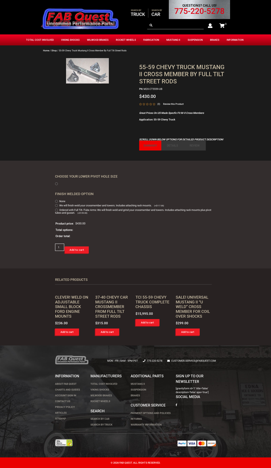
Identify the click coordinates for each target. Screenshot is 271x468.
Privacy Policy (65, 407)
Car (157, 13)
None (62, 201)
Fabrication (151, 39)
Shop (54, 50)
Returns (136, 418)
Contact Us (62, 401)
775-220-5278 (199, 11)
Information (235, 39)
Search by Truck (101, 424)
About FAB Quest (66, 383)
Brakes (214, 39)
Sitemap (60, 418)
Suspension (195, 39)
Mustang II (173, 39)
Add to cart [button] (67, 331)
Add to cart (77, 249)
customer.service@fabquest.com (193, 360)
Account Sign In (65, 395)
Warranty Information (146, 424)
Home (46, 50)
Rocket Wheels (126, 39)
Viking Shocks (70, 39)
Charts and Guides (67, 389)
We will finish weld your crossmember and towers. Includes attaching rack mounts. (111, 205)
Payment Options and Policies (151, 413)
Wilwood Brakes (98, 39)
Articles (61, 412)
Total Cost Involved (40, 39)
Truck (138, 13)
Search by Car (99, 418)
